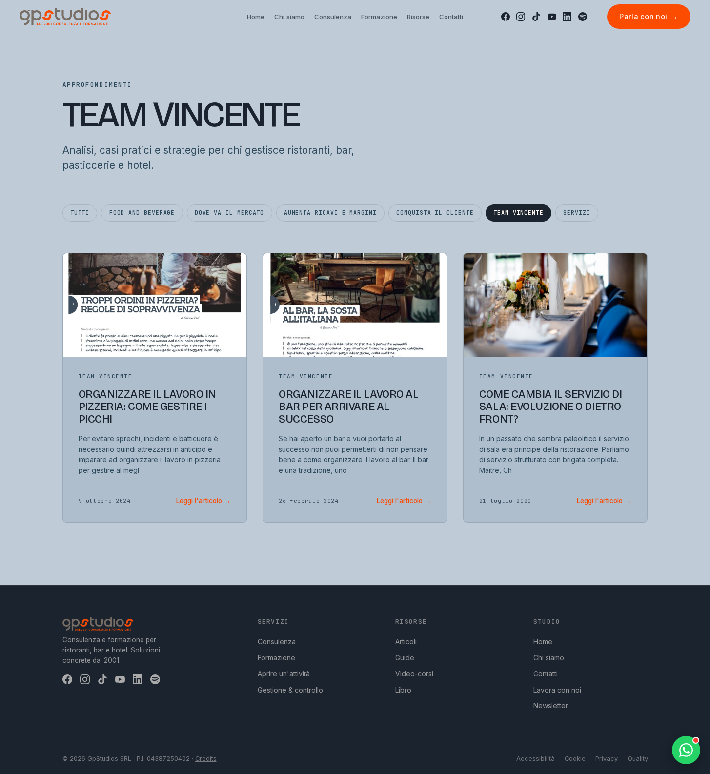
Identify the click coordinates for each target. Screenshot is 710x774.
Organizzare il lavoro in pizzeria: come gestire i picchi (147, 407)
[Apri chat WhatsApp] (686, 750)
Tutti (80, 212)
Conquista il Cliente (434, 212)
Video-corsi (414, 674)
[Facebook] (505, 16)
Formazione (276, 657)
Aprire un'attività (284, 674)
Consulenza (277, 641)
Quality (638, 758)
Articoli (406, 641)
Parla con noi (648, 16)
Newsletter (550, 705)
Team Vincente (518, 212)
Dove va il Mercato (229, 212)
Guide (404, 657)
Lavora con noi (557, 690)
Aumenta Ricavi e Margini (330, 212)
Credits (206, 758)
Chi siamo (548, 657)
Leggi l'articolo (203, 501)
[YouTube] (552, 16)
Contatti (545, 674)
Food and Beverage (142, 212)
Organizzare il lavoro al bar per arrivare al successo (348, 407)
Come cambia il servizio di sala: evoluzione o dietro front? (550, 407)
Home (542, 641)
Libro (403, 690)
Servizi (576, 212)
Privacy (606, 758)
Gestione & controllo (290, 690)
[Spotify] (582, 16)
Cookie (575, 758)
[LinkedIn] (567, 16)
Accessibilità (535, 758)
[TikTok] (536, 16)
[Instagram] (520, 16)
